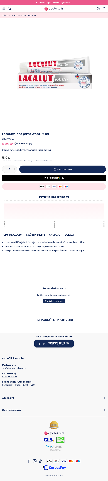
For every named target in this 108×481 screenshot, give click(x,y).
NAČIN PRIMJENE (35, 235)
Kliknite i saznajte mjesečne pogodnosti (53, 2)
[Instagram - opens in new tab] (34, 461)
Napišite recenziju (54, 301)
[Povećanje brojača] (14, 169)
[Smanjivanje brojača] (4, 169)
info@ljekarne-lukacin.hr (14, 368)
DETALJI (69, 235)
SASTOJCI (55, 235)
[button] (4, 9)
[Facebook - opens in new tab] (29, 461)
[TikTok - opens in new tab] (40, 461)
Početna (5, 15)
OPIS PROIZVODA (12, 235)
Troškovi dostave (18, 161)
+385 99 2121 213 (9, 376)
